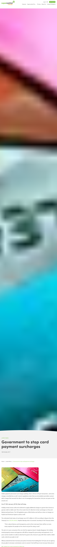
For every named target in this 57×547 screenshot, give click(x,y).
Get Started (52, 1)
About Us (44, 4)
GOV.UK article (13, 520)
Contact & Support (51, 4)
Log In (44, 2)
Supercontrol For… (31, 4)
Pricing (38, 4)
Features (24, 4)
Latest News (9, 461)
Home (2, 461)
